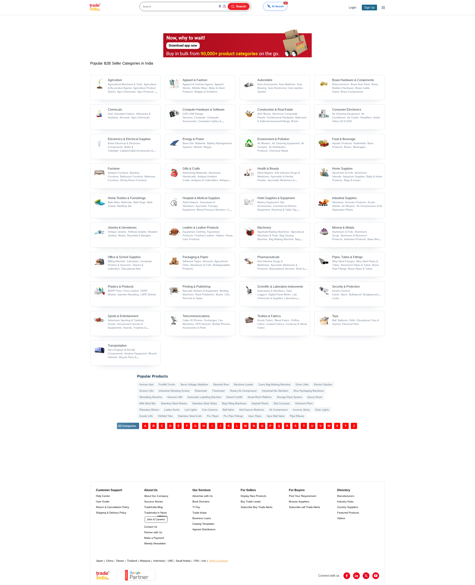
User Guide (102, 501)
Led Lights (191, 409)
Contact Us (150, 526)
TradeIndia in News (155, 512)
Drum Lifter (302, 384)
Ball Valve (228, 409)
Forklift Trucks (167, 384)
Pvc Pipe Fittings (233, 415)
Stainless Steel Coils (190, 415)
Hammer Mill (174, 397)
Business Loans (201, 518)
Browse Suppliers (299, 501)
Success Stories (153, 501)
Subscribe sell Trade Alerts (304, 507)
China (109, 560)
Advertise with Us (202, 495)
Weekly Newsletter (155, 543)
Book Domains (200, 501)
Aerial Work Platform (260, 397)
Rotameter (201, 390)
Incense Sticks (301, 409)
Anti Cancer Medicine (251, 409)
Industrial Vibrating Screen (174, 390)
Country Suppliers (347, 507)
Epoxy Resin (314, 397)
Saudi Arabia (183, 560)
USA (196, 560)
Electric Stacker (323, 384)
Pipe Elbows (297, 415)
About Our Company (156, 495)
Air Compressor (278, 409)
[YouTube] (375, 575)
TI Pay (196, 507)
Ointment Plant (304, 403)
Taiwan (120, 560)
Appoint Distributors (203, 529)
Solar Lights (322, 409)
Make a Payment (154, 537)
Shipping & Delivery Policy (111, 512)
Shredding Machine (150, 397)
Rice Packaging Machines (309, 390)
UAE (170, 560)
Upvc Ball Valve (276, 415)
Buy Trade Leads (251, 501)
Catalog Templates (203, 523)
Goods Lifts (146, 415)
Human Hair (146, 384)
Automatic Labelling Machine (204, 397)
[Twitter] (366, 575)
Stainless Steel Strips (204, 403)
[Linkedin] (356, 575)
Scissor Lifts (146, 390)
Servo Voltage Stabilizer (194, 384)
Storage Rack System (289, 397)
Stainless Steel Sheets (174, 403)
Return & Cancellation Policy (112, 507)
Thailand (132, 560)
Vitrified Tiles (165, 415)
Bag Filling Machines (234, 403)
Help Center (103, 495)
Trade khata (199, 512)
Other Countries (218, 560)
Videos (341, 518)
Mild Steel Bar (147, 403)
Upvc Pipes (254, 415)
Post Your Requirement (302, 495)
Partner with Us (153, 532)
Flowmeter (218, 390)
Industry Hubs (345, 501)
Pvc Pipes (212, 415)
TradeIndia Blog (153, 507)
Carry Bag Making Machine (274, 384)
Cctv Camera (209, 409)
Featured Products (348, 512)
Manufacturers (345, 495)
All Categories (127, 425)
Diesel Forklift (234, 397)
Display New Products (253, 495)
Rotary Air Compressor (243, 390)
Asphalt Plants (260, 403)
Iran (204, 560)
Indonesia (159, 560)
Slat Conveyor (281, 403)
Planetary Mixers (149, 409)
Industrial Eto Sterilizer (275, 390)
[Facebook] (346, 575)
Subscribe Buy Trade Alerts (256, 507)
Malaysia (145, 560)
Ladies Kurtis (171, 409)
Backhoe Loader (243, 384)
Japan (99, 560)
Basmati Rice (221, 384)
